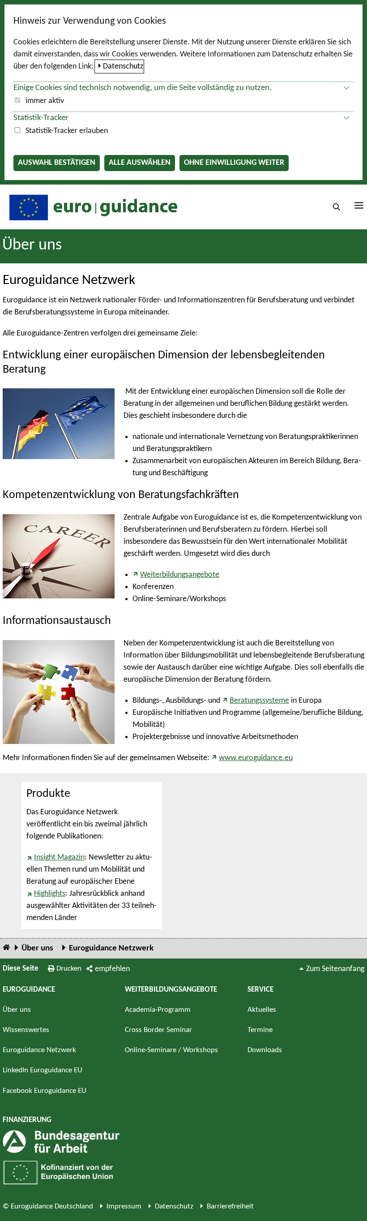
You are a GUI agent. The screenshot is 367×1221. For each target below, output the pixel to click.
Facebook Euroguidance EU (44, 1091)
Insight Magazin (59, 857)
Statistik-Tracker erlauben (67, 131)
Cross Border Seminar (158, 1030)
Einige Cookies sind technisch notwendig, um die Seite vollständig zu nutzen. (142, 88)
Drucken (68, 968)
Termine (260, 1030)
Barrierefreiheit (230, 1206)
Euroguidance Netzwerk (111, 948)
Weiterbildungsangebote (179, 575)
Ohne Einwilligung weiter (234, 163)
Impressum (124, 1206)
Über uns (32, 245)
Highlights (49, 894)
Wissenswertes (26, 1030)
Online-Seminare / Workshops (171, 1050)
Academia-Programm (158, 1010)
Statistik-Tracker (40, 118)
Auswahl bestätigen (56, 163)
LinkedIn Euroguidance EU (42, 1070)
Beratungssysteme (259, 700)
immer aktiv (45, 101)
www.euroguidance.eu (256, 758)
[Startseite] (6, 948)
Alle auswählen (140, 163)
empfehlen (112, 969)
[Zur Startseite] (92, 206)
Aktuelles (262, 1010)
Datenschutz (123, 66)
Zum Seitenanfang (335, 969)
